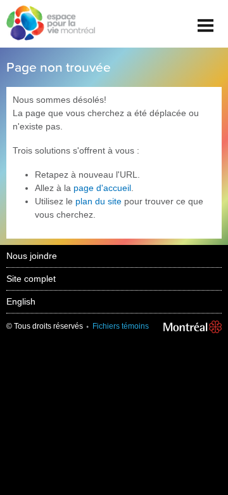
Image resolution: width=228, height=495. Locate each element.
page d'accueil (102, 188)
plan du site (98, 201)
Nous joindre (31, 256)
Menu (206, 20)
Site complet (31, 279)
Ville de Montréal (192, 327)
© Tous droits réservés (44, 326)
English (20, 301)
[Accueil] (47, 24)
